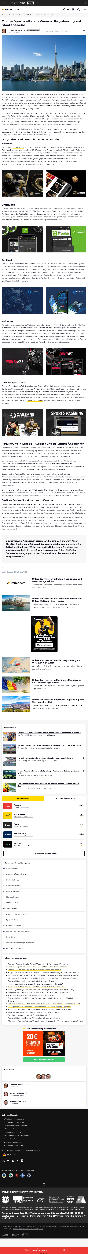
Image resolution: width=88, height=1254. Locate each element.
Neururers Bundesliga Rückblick (20, 943)
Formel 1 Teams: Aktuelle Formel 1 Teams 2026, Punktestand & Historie (49, 733)
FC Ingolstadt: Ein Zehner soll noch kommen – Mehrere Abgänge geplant (39, 1007)
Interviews (10, 937)
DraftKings (42, 220)
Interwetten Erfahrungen (23, 817)
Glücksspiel (31, 15)
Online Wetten (7, 15)
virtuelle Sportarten (65, 477)
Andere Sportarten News (16, 914)
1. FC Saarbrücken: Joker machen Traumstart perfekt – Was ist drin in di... (48, 785)
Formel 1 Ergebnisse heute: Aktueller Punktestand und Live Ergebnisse (49, 745)
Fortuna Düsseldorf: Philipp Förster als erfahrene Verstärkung (34, 1018)
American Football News (16, 874)
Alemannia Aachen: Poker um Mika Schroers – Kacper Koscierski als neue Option (42, 978)
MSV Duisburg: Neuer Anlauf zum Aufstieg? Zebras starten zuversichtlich (39, 992)
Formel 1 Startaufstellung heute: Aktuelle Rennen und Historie (45, 758)
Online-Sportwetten (22, 448)
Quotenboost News (14, 948)
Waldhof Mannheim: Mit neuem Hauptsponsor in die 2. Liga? (34, 1012)
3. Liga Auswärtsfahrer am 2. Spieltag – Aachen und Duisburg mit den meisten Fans (43, 972)
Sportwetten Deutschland (13, 1145)
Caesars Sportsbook (35, 400)
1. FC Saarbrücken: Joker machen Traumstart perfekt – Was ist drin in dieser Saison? (43, 975)
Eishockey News (13, 886)
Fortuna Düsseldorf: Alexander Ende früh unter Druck (31, 981)
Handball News (12, 897)
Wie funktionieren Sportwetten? (16, 1125)
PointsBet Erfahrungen (49, 342)
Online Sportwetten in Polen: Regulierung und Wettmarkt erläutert (56, 661)
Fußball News (12, 868)
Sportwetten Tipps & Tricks (14, 1122)
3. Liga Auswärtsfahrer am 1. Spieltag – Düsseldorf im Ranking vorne (37, 987)
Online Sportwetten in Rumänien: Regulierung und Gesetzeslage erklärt (56, 681)
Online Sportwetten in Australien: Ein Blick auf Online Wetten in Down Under (57, 599)
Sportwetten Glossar (11, 1139)
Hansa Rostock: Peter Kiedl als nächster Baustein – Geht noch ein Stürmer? (40, 1009)
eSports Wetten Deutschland (15, 1132)
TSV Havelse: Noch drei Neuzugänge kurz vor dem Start (31, 995)
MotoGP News (12, 903)
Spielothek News (13, 920)
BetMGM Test (18, 147)
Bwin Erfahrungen (21, 826)
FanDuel (33, 269)
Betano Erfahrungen (21, 807)
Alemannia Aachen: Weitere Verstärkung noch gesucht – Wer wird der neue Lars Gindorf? (46, 1021)
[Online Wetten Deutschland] (10, 9)
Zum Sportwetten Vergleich (44, 853)
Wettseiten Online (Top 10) (13, 1142)
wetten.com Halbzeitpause (17, 931)
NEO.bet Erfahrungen (22, 845)
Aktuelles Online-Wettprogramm (16, 1135)
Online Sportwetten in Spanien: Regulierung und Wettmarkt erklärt (58, 701)
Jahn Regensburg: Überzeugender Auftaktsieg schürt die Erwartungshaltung (41, 989)
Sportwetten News (19, 15)
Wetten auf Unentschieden (14, 1129)
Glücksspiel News (13, 925)
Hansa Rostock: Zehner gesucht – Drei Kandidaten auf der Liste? (35, 984)
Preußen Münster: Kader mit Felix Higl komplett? (29, 1015)
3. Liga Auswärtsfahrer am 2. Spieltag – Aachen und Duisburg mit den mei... (48, 772)
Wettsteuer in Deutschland (14, 1119)
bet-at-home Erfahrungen (23, 836)
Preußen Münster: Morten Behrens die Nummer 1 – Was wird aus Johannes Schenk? (44, 1004)
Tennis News (11, 908)
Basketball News (13, 880)
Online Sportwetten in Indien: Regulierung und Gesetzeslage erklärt (57, 580)
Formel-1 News (12, 891)
